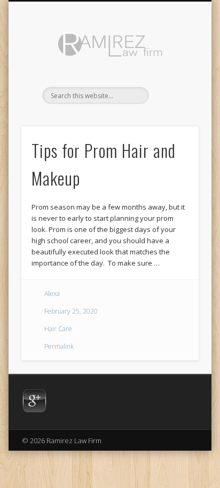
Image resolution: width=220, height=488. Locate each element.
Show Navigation (172, 95)
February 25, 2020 (71, 311)
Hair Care (58, 328)
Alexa (52, 293)
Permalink (59, 346)
